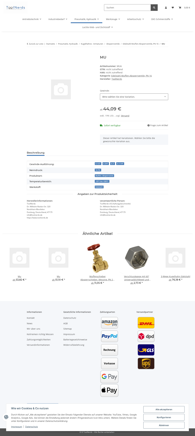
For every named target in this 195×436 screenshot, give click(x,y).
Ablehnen (164, 425)
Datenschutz (31, 426)
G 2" (112, 164)
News (29, 323)
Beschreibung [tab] (35, 152)
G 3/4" (105, 164)
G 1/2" (98, 164)
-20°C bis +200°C (102, 181)
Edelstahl (99, 187)
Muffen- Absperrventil (104, 176)
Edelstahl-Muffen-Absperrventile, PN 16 (131, 75)
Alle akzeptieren (164, 409)
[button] (166, 7)
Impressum (16, 426)
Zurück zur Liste (36, 43)
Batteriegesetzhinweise (75, 339)
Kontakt (31, 317)
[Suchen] (154, 7)
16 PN (98, 170)
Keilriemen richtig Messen (40, 334)
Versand (125, 115)
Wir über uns (33, 328)
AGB (65, 323)
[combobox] (134, 96)
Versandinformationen (38, 344)
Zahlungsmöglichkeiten (39, 339)
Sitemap (67, 328)
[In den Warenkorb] (29, 53)
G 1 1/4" (120, 164)
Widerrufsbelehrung (73, 344)
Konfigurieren (164, 417)
